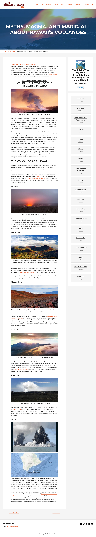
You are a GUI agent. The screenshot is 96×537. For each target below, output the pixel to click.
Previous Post (14, 513)
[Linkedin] (89, 524)
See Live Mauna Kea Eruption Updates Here (34, 80)
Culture (21, 64)
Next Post (56, 513)
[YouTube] (92, 524)
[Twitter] (84, 524)
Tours (25, 64)
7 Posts (80, 120)
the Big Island (17, 409)
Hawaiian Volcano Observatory (36, 178)
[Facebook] (81, 524)
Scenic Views (14, 64)
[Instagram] (86, 524)
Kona (38, 177)
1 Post (81, 170)
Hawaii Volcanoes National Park (28, 272)
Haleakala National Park (22, 369)
